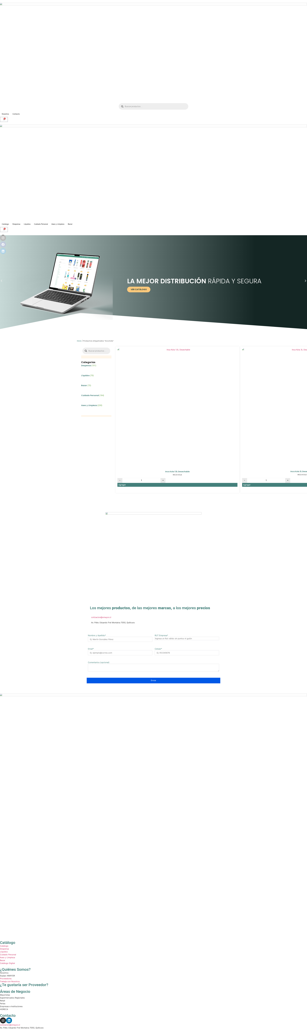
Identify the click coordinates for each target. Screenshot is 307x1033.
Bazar (70, 224)
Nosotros (5, 114)
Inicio (79, 341)
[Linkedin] (9, 1020)
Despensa (16, 224)
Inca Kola (177, 475)
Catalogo (5, 224)
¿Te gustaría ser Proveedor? (24, 985)
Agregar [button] (122, 485)
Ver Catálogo (139, 289)
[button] (1, 280)
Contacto (16, 114)
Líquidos (27, 224)
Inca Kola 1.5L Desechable (177, 471)
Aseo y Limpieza (57, 224)
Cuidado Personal (41, 224)
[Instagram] (3, 1020)
